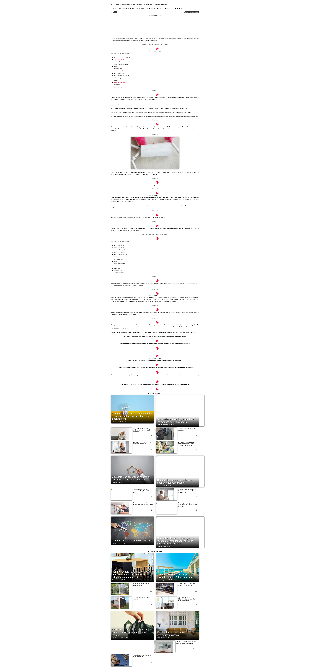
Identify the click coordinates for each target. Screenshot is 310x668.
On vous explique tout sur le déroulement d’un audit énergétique (187, 490)
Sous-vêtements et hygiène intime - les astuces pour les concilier (176, 420)
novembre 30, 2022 (168, 424)
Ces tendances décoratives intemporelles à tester (172, 633)
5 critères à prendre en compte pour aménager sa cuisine (186, 642)
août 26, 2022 (121, 482)
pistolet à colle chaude (120, 82)
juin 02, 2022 (166, 546)
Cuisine (114, 580)
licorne (176, 205)
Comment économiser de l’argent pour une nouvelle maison (175, 481)
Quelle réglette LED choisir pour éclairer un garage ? (186, 584)
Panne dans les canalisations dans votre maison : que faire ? (143, 503)
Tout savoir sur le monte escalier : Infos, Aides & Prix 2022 (142, 490)
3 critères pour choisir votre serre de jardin (141, 584)
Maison (159, 580)
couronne (171, 325)
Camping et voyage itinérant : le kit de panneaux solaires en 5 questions (188, 504)
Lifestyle (118, 4)
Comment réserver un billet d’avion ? (132, 540)
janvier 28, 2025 (121, 580)
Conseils (159, 485)
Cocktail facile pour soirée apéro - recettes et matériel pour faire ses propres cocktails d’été (175, 541)
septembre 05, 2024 (167, 580)
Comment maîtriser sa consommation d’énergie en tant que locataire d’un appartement (132, 416)
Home (112, 4)
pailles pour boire (119, 59)
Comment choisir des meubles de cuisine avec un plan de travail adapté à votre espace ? (130, 574)
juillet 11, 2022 (121, 543)
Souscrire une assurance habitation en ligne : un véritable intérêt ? (131, 478)
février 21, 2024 (121, 421)
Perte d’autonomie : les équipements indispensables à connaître (142, 430)
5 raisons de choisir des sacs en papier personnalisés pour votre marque (129, 632)
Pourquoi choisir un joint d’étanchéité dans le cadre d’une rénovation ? (186, 599)
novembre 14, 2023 (123, 637)
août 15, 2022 (167, 485)
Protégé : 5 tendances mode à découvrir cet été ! (142, 656)
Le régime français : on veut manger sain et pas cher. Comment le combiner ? (187, 443)
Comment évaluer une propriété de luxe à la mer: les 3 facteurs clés (176, 576)
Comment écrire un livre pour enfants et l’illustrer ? (142, 443)
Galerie (155, 48)
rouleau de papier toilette (121, 71)
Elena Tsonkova (188, 12)
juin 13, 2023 (165, 637)
